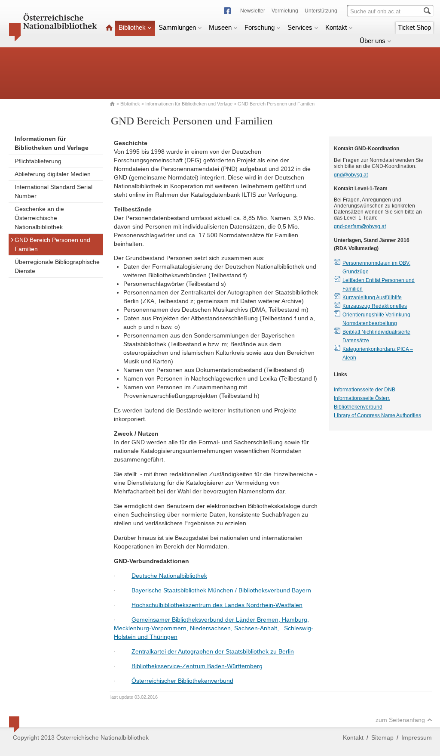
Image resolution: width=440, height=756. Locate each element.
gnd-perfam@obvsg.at (360, 226)
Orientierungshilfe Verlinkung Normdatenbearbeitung (376, 319)
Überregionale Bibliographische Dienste (57, 266)
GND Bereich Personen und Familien (52, 244)
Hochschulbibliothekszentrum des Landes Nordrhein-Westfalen (216, 604)
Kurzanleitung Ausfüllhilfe (372, 297)
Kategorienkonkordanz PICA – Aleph (377, 353)
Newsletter (252, 11)
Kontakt (336, 27)
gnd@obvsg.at (351, 175)
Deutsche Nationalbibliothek (169, 575)
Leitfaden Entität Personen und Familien (378, 284)
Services (299, 27)
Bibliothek (132, 27)
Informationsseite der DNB (364, 390)
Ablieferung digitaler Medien (53, 173)
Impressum (416, 737)
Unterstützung (321, 11)
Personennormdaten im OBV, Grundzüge (376, 267)
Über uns (372, 40)
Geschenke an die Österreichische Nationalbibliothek (39, 217)
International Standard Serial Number (53, 191)
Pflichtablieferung (38, 161)
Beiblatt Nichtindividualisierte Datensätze (376, 336)
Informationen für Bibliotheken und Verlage (188, 103)
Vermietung (285, 11)
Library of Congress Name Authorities (377, 415)
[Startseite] (109, 27)
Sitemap (382, 737)
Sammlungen (177, 27)
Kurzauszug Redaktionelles (374, 306)
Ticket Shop (414, 27)
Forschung (259, 27)
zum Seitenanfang (400, 719)
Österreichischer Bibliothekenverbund (182, 680)
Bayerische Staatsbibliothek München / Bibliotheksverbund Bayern (221, 590)
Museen (220, 27)
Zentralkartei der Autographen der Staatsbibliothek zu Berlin (212, 651)
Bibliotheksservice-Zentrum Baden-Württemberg (197, 666)
